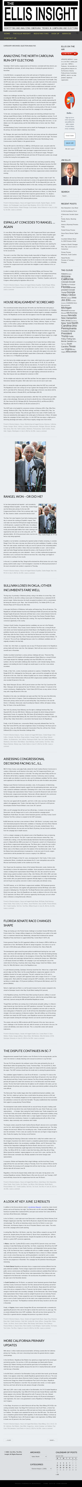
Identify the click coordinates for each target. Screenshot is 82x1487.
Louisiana (26, 426)
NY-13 (5, 573)
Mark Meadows (32, 205)
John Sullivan (22, 739)
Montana (64, 315)
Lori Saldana (48, 1426)
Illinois (15, 426)
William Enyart (33, 906)
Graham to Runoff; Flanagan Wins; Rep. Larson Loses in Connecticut (69, 247)
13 (66, 1465)
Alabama (64, 274)
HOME (7, 33)
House (22, 203)
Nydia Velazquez (49, 739)
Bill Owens (39, 735)
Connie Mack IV (44, 1033)
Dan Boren (17, 737)
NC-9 (46, 205)
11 (60, 1465)
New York (34, 287)
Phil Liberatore (11, 1428)
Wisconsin (71, 351)
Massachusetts (33, 426)
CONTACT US (10, 38)
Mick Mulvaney (39, 1184)
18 (60, 1467)
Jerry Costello (42, 903)
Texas (52, 428)
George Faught (34, 737)
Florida (6, 426)
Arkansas (47, 424)
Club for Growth (35, 203)
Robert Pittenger (23, 207)
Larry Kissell (23, 205)
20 (66, 1467)
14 (69, 1465)
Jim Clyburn (23, 1184)
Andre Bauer (34, 901)
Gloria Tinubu (7, 903)
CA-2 (48, 1424)
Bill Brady (41, 901)
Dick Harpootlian (51, 1182)
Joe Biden (73, 300)
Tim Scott (35, 1186)
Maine (25, 1323)
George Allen (47, 1321)
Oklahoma (29, 428)
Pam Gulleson (48, 1323)
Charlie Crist (35, 1033)
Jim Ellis (7, 209)
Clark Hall (24, 1321)
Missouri (47, 426)
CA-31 (52, 1424)
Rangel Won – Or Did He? (23, 496)
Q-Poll (52, 1036)
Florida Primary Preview (68, 230)
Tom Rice (47, 741)
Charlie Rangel (46, 285)
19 (63, 1467)
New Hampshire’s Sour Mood (69, 208)
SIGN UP (55, 33)
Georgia (10, 426)
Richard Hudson (13, 207)
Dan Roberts (15, 1426)
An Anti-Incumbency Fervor (69, 211)
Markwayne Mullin (32, 739)
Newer (52, 1440)
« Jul (57, 1474)
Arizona (41, 424)
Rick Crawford (27, 1326)
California (53, 424)
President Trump (66, 334)
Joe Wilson (31, 1184)
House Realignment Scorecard (29, 302)
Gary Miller (23, 1426)
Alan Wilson (34, 1182)
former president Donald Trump (68, 289)
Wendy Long (17, 744)
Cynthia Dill (31, 1321)
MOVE (29, 287)
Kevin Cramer (19, 1323)
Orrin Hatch (13, 741)
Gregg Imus (30, 1426)
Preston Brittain (51, 903)
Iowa (74, 297)
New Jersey (7, 428)
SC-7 (5, 906)
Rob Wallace (21, 741)
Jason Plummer (33, 903)
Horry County (16, 903)
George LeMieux (18, 1036)
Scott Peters (20, 1428)
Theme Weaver (61, 1483)
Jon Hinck (11, 1323)
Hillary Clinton (68, 295)
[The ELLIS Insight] (41, 15)
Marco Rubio (27, 1036)
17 (57, 1467)
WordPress (36, 1483)
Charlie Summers (15, 1321)
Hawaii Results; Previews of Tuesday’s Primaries (67, 260)
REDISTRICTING (41, 33)
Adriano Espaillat (36, 285)
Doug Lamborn (25, 737)
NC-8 (42, 205)
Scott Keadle (33, 207)
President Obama (68, 331)
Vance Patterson (42, 207)
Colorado (10, 737)
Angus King (47, 1319)
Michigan (41, 426)
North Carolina (21, 428)
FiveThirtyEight (71, 284)
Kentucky (63, 303)
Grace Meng (43, 737)
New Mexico (74, 320)
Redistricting (28, 424)
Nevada (53, 426)
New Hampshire (69, 318)
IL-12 (21, 903)
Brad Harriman (49, 901)
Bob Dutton (34, 1424)
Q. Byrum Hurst (17, 1326)
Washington (15, 431)
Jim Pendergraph (14, 205)
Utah (5, 431)
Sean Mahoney (30, 741)
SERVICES (66, 33)
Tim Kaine (54, 1326)
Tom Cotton (7, 1328)
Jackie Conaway (39, 1426)
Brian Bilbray (42, 1424)
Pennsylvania (37, 428)
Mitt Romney (71, 313)
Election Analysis (15, 203)
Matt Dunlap (31, 1323)
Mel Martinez (35, 1036)
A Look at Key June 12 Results (27, 1201)
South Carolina (46, 428)
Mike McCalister (44, 1036)
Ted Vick (19, 906)
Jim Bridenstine (13, 739)
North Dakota (39, 1323)
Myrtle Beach (48, 1184)
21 (69, 1467)
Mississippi (72, 310)
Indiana (20, 426)
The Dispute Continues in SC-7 (27, 1051)
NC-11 (39, 205)
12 (63, 1465)
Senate (27, 735)
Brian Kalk (7, 1321)
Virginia (9, 431)
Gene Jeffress (39, 1321)
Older (8, 1440)
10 (57, 1465)
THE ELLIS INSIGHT (22, 33)
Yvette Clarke (26, 744)
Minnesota (65, 310)
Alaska (69, 274)
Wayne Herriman (8, 744)
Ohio (74, 325)
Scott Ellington (36, 1326)
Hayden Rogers (45, 203)
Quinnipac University (10, 1038)
